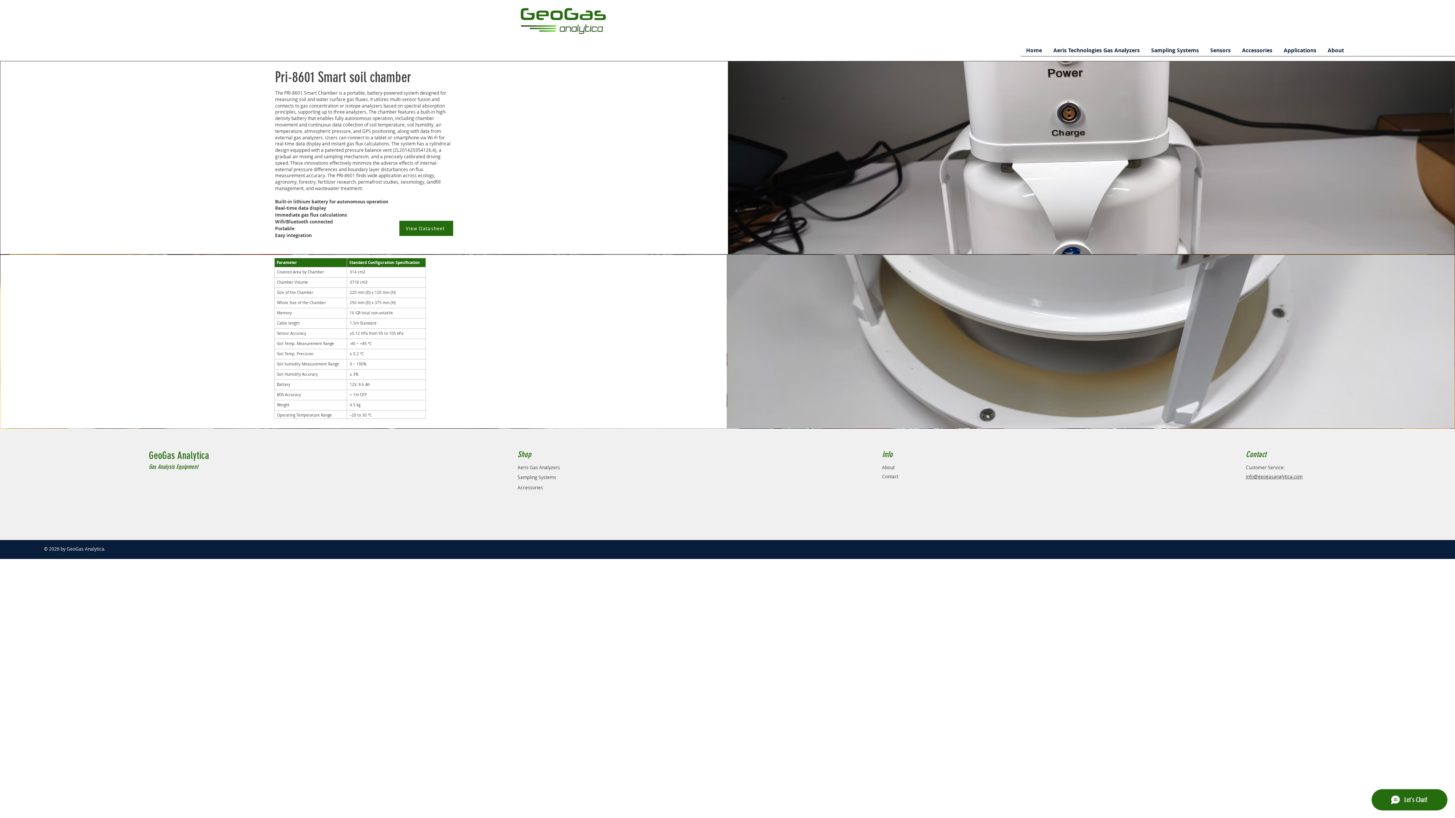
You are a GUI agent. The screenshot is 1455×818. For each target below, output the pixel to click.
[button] (1096, 53)
